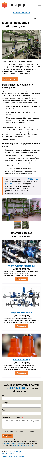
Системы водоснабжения (21, 266)
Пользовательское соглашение (12, 459)
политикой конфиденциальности (23, 445)
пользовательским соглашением (13, 443)
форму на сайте (11, 184)
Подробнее (21, 279)
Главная (5, 18)
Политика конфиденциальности (13, 456)
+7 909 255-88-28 (21, 12)
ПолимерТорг (16, 452)
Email (4, 410)
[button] (39, 31)
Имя (4, 395)
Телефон (6, 403)
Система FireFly (21, 359)
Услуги (13, 18)
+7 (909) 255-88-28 (31, 179)
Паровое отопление (21, 313)
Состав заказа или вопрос (12, 418)
